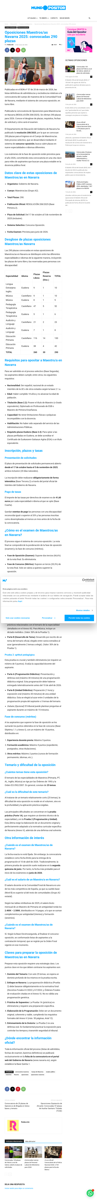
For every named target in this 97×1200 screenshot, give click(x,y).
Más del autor (30, 1141)
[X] (12, 50)
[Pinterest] (18, 50)
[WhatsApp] (23, 50)
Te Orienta (43, 18)
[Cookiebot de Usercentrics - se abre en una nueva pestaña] (84, 580)
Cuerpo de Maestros (25, 24)
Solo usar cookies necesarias (18, 618)
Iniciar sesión (64, 18)
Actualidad (32, 18)
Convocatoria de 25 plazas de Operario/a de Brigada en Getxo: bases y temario (17, 1106)
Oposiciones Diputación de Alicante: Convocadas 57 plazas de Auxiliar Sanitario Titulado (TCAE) (49, 1107)
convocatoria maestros (22, 1072)
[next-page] (10, 1174)
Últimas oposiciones (23, 27)
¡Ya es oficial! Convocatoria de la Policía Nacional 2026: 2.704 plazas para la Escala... (84, 126)
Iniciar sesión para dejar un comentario (19, 1188)
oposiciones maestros (37, 1074)
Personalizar (47, 618)
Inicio (6, 24)
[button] (89, 18)
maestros (8, 1074)
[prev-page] (6, 1174)
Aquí (20, 601)
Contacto (54, 18)
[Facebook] (7, 50)
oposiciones (25, 1074)
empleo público (50, 1072)
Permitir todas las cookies (79, 618)
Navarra (16, 1074)
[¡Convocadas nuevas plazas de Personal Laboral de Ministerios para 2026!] (33, 1152)
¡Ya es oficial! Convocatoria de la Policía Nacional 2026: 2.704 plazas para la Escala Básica (53, 1164)
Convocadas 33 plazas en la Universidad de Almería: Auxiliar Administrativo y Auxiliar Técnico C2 (84, 156)
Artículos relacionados (14, 1141)
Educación (13, 24)
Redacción (10, 44)
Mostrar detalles (83, 610)
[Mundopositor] (48, 8)
